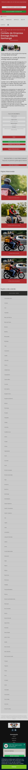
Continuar (14, 766)
